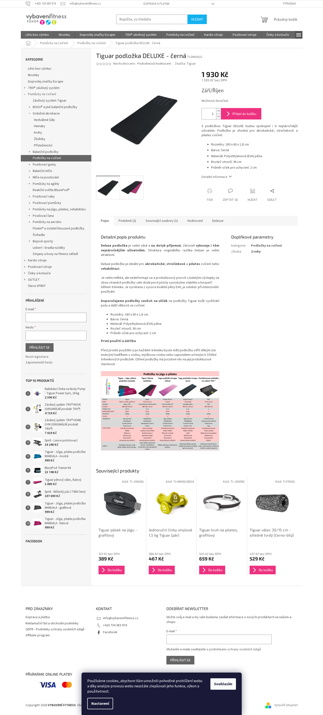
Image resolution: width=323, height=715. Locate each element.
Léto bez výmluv (39, 68)
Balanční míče (42, 171)
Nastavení (100, 703)
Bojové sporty (43, 241)
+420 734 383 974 (115, 625)
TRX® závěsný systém (44, 88)
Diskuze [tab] (218, 220)
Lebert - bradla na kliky (49, 247)
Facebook (110, 632)
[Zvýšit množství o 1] (218, 111)
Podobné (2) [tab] (127, 220)
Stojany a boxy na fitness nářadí (55, 254)
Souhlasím (223, 684)
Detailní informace (214, 177)
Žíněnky (39, 139)
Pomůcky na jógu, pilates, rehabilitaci (59, 209)
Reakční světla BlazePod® (51, 190)
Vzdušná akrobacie (46, 113)
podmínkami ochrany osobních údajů (235, 649)
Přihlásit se (39, 347)
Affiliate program (38, 635)
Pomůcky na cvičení (42, 94)
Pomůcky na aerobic (47, 222)
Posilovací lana (43, 215)
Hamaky (39, 126)
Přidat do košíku (244, 114)
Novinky (33, 75)
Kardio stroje (37, 260)
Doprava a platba (156, 4)
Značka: (185, 63)
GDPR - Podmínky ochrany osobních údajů (55, 629)
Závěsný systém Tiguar (49, 100)
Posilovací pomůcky (47, 203)
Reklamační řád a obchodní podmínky (52, 623)
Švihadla (39, 235)
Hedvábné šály (44, 120)
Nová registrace (37, 357)
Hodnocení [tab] (195, 220)
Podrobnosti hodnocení (154, 64)
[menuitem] (37, 35)
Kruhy (38, 132)
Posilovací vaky (44, 196)
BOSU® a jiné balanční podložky (55, 107)
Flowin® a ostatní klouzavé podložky (58, 228)
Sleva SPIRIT (37, 286)
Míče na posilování (46, 177)
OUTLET (34, 279)
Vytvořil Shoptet (286, 705)
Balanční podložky (46, 152)
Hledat (197, 19)
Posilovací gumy (44, 164)
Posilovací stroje (40, 266)
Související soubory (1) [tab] (162, 220)
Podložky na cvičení (47, 158)
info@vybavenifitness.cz (120, 618)
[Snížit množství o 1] (218, 116)
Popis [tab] (105, 220)
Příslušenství (43, 145)
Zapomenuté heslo (39, 362)
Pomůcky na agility (46, 183)
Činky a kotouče (39, 273)
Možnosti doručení (215, 101)
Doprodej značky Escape (45, 81)
